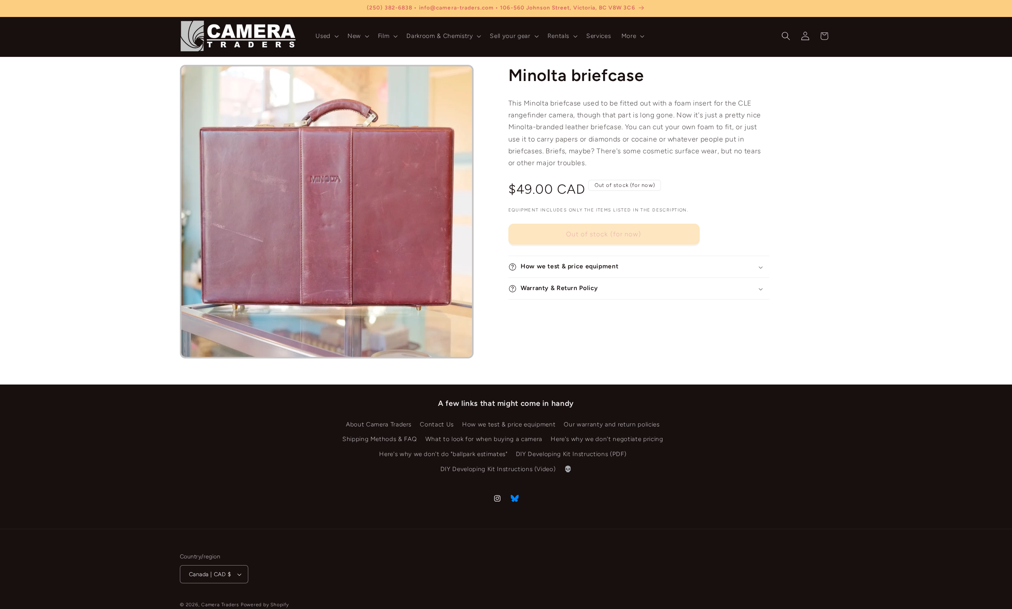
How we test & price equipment (508, 424)
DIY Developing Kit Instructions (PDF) (571, 454)
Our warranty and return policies (611, 424)
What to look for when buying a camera (483, 439)
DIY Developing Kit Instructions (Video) (498, 469)
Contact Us (437, 424)
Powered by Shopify (265, 604)
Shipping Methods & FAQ (379, 439)
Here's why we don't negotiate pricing (607, 439)
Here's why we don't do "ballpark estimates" (443, 454)
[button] (326, 36)
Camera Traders (220, 604)
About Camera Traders (379, 424)
